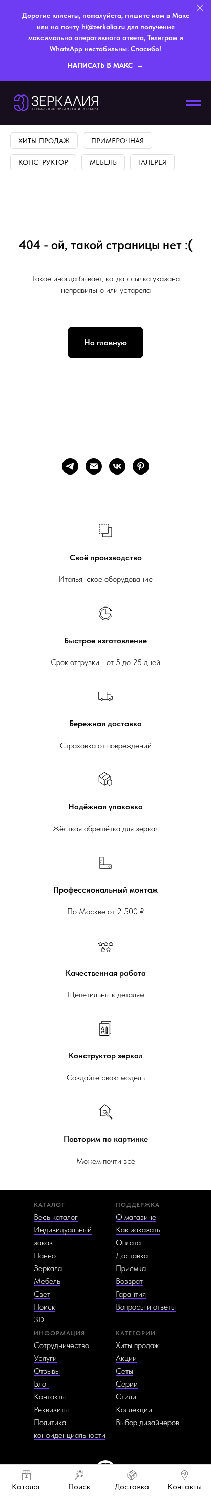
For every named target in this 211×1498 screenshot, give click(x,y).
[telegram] (70, 466)
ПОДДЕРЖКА (138, 1204)
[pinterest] (141, 466)
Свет (42, 1294)
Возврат (129, 1281)
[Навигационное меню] (193, 103)
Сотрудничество (61, 1345)
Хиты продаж (44, 141)
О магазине (136, 1217)
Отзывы (47, 1371)
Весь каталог (56, 1217)
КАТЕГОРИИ (136, 1333)
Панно (45, 1255)
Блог (41, 1384)
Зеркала (48, 1268)
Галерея (152, 162)
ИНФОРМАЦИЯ (59, 1333)
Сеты (124, 1371)
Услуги (45, 1358)
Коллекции (134, 1409)
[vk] (117, 466)
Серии (127, 1384)
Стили (126, 1396)
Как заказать (138, 1230)
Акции (126, 1358)
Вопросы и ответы (146, 1307)
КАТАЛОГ (49, 1204)
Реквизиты (51, 1409)
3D (39, 1319)
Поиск (44, 1307)
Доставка (132, 1255)
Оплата (128, 1242)
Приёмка (131, 1268)
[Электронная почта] (94, 466)
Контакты (50, 1396)
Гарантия (131, 1294)
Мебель (103, 162)
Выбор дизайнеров (147, 1422)
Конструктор (43, 162)
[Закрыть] (200, 8)
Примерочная (117, 141)
